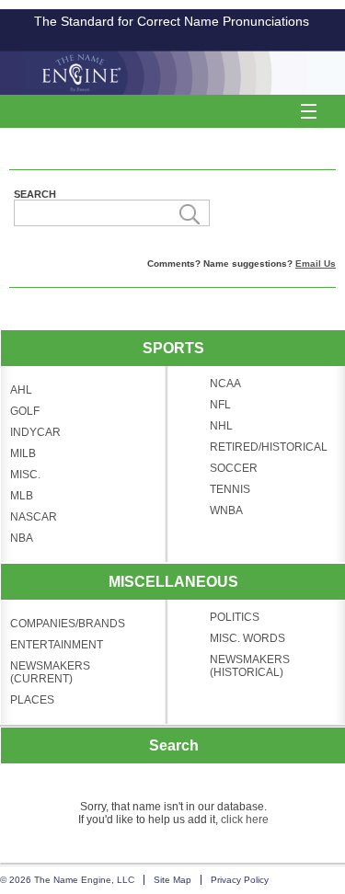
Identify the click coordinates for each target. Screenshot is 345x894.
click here (245, 819)
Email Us (315, 263)
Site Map (172, 880)
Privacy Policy (240, 880)
